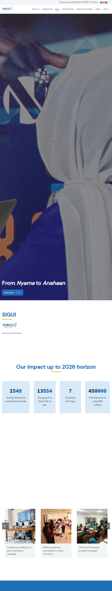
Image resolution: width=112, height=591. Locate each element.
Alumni (94, 2)
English (105, 2)
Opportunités (68, 9)
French (102, 2)
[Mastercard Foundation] (69, 475)
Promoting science (84, 9)
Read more (50, 572)
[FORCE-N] (20, 526)
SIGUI (57, 9)
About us (36, 9)
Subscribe (9, 292)
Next (107, 475)
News (98, 9)
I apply (106, 9)
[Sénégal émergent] (33, 475)
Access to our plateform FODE (74, 2)
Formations (47, 9)
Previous (4, 475)
